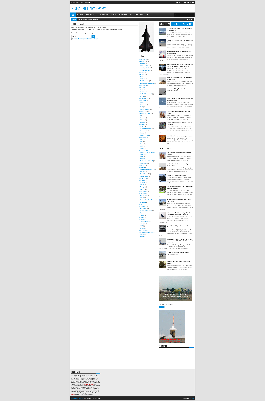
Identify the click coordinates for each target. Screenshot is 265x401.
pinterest (193, 2)
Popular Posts (165, 24)
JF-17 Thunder (144, 150)
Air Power (80, 14)
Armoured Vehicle (145, 70)
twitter (177, 2)
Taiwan (142, 215)
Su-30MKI (143, 206)
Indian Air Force (144, 135)
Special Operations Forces (147, 200)
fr (140, 115)
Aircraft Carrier (144, 66)
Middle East (143, 163)
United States (123, 14)
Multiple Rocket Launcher (147, 169)
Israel (141, 144)
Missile (87, 2)
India (82, 2)
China (136, 14)
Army (141, 72)
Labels (176, 24)
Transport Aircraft (145, 221)
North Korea (143, 178)
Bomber (142, 87)
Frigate (142, 120)
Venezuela (143, 236)
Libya (141, 156)
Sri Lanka (143, 202)
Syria (141, 213)
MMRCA (142, 167)
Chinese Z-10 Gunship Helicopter (176, 175)
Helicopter (143, 131)
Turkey (142, 224)
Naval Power (90, 14)
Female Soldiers (144, 109)
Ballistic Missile (144, 81)
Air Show (142, 63)
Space (142, 198)
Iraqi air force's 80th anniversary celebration (180, 136)
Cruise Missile (144, 98)
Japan (142, 148)
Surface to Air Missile (146, 211)
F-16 (141, 107)
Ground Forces (103, 14)
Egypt (141, 102)
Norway (142, 180)
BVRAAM (143, 92)
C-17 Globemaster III (146, 94)
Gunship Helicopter (145, 128)
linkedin (188, 2)
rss (185, 2)
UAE (141, 226)
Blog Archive (187, 24)
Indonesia (143, 137)
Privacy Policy (75, 2)
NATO (142, 172)
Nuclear (142, 182)
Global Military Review (88, 8)
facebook (179, 2)
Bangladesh (143, 85)
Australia (142, 76)
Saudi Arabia (144, 191)
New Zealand (144, 176)
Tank (141, 217)
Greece (142, 126)
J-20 (141, 146)
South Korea (143, 195)
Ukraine (142, 228)
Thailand (142, 219)
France (142, 118)
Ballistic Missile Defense (147, 83)
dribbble (190, 2)
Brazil (141, 89)
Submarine (143, 208)
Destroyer (143, 100)
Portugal (142, 187)
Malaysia (142, 158)
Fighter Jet (143, 111)
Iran (93, 2)
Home (73, 14)
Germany (142, 124)
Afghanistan (143, 59)
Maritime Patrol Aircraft (146, 161)
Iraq (141, 141)
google (182, 2)
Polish (142, 185)
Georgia (142, 122)
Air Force (142, 61)
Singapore (143, 193)
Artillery (142, 74)
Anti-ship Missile (144, 68)
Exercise (142, 105)
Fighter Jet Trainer (145, 113)
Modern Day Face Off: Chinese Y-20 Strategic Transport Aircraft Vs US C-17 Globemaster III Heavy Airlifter (110, 19)
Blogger (192, 398)
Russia (142, 14)
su (141, 204)
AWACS (142, 79)
